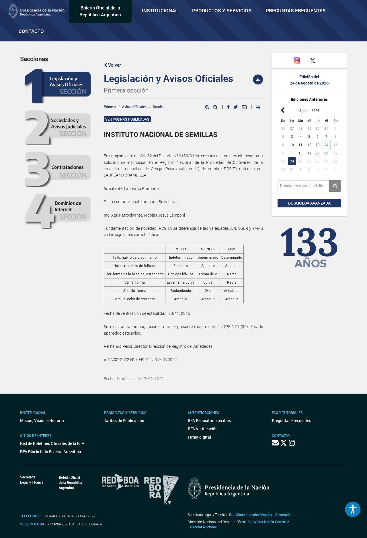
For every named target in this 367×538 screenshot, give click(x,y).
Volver (114, 65)
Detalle (158, 106)
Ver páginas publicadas (127, 119)
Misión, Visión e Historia (42, 420)
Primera (110, 106)
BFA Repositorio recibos (209, 420)
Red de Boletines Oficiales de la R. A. (52, 443)
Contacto (31, 31)
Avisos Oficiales (134, 106)
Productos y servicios (221, 10)
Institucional (160, 10)
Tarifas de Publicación (124, 420)
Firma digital (199, 437)
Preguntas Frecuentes (296, 10)
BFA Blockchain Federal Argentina (50, 451)
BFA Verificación (203, 428)
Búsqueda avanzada (309, 203)
